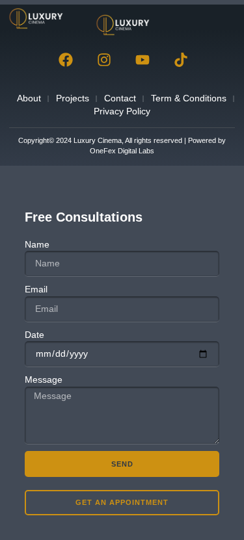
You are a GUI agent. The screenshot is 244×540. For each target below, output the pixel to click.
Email (36, 289)
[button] (220, 18)
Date (34, 334)
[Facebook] (65, 59)
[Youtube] (142, 59)
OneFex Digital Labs (122, 151)
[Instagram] (104, 59)
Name (37, 244)
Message (43, 379)
